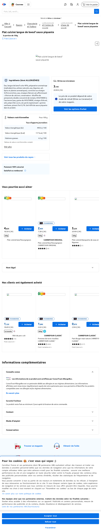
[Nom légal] (92, 267)
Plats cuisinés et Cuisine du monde (48, 25)
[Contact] (92, 411)
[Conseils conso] (92, 371)
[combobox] (50, 11)
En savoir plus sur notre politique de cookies (21, 493)
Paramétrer (50, 527)
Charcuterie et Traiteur (32, 25)
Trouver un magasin (33, 445)
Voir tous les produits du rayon (18, 157)
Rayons (19, 25)
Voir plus (8, 146)
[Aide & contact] (65, 4)
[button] (28, 4)
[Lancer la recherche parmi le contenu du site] (96, 11)
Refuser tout (50, 522)
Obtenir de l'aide (71, 445)
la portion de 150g (10, 35)
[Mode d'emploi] (92, 420)
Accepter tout (50, 516)
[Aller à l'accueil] (4, 4)
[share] (97, 44)
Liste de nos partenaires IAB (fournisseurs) (20, 506)
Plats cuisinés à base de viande (67, 25)
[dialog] (50, 493)
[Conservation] (92, 429)
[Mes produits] (71, 4)
